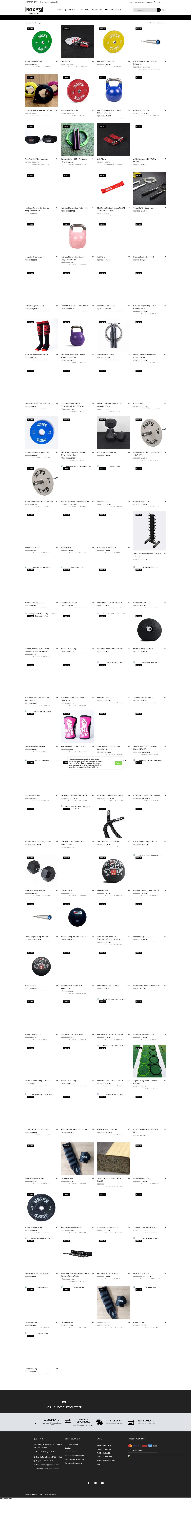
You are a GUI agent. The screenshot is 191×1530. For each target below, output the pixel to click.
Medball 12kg (30, 985)
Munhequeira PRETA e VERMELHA (146, 985)
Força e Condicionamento (74, 1455)
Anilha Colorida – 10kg (33, 61)
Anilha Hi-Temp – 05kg (33, 1227)
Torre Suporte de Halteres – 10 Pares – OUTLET (147, 554)
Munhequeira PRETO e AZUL (108, 985)
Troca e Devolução (104, 1449)
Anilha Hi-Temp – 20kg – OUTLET (110, 1080)
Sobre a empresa (71, 1444)
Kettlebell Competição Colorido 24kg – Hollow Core (73, 453)
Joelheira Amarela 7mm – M (71, 1227)
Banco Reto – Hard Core (106, 547)
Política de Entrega (104, 1445)
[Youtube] (159, 2)
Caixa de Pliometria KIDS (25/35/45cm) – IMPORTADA (72, 404)
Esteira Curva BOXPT (141, 1273)
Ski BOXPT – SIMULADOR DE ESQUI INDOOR (145, 747)
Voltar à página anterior (158, 23)
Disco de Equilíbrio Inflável (143, 257)
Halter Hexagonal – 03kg (106, 452)
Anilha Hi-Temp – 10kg (142, 1178)
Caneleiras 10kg (67, 1178)
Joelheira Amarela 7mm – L (35, 746)
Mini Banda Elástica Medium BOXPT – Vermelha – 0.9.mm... (111, 209)
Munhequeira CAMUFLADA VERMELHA (71, 986)
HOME (59, 10)
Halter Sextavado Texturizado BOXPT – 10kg (144, 355)
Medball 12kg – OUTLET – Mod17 (74, 937)
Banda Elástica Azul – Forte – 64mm (74, 306)
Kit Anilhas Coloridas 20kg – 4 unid (146, 795)
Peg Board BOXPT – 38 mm (107, 1273)
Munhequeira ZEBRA (69, 602)
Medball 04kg (66, 890)
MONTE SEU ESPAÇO (113, 10)
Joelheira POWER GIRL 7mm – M (37, 403)
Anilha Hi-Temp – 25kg (106, 697)
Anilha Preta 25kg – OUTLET (144, 1034)
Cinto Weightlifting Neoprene (36, 159)
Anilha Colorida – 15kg (105, 61)
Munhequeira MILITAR (142, 602)
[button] (6, 1499)
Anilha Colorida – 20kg (142, 110)
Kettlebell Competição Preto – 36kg (74, 208)
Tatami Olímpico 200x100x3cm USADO (109, 1179)
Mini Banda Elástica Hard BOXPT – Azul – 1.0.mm (38, 698)
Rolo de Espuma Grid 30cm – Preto (74, 1129)
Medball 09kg (102, 890)
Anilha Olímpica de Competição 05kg (39, 501)
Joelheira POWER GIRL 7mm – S (73, 746)
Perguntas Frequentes (73, 1463)
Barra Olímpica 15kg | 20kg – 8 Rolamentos (145, 62)
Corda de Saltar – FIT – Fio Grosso (74, 159)
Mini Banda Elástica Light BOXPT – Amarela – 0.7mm (110, 404)
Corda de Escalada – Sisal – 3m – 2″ (38, 1129)
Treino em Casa (71, 1452)
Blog (130, 2)
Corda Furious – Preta (105, 354)
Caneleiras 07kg (31, 1368)
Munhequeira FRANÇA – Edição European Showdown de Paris (37, 650)
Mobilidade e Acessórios (74, 1459)
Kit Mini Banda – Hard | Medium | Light (146, 1130)
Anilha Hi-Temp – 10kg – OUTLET (110, 1034)
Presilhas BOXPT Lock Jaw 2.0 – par (38, 110)
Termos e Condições (104, 1457)
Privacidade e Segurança (106, 1460)
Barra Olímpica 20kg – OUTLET (37, 937)
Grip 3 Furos (65, 61)
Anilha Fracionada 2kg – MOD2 (37, 452)
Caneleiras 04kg (139, 1322)
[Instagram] (154, 2)
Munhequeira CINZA (33, 1034)
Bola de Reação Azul (32, 795)
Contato (149, 2)
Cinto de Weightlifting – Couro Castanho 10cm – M (108, 747)
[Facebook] (156, 2)
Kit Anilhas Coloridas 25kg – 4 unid (38, 841)
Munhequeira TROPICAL (34, 602)
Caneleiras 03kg (103, 1322)
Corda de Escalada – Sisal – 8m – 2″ (146, 890)
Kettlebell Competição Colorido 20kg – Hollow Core (73, 355)
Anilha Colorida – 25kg (69, 110)
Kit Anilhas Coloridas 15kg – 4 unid (74, 795)
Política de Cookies (104, 1453)
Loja (32, 23)
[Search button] (159, 10)
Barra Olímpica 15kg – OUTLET (145, 841)
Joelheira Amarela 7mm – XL (107, 1227)
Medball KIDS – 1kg (68, 1080)
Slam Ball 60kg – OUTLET (107, 1129)
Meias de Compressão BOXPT (36, 354)
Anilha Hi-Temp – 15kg (106, 306)
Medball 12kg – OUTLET (143, 937)
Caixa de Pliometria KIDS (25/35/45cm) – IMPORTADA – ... (110, 938)
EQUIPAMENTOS (70, 10)
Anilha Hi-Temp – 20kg (142, 501)
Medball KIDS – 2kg (68, 649)
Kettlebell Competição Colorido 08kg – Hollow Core (73, 258)
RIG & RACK (83, 10)
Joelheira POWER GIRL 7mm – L (145, 1227)
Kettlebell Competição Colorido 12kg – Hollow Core (109, 111)
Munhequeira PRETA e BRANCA (109, 602)
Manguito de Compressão (34, 257)
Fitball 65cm (66, 547)
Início (27, 23)
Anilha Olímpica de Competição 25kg (75, 501)
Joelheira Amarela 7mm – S (143, 697)
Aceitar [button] (118, 763)
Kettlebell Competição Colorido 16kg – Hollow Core (37, 209)
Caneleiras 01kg (31, 1322)
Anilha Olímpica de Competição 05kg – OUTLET (147, 453)
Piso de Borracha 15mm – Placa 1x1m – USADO (73, 842)
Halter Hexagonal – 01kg (34, 1178)
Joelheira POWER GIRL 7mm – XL (37, 1273)
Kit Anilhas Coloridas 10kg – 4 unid (110, 795)
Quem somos (139, 2)
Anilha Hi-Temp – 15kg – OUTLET (38, 1080)
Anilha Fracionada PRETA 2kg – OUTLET (145, 160)
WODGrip (101, 257)
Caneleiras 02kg (67, 1322)
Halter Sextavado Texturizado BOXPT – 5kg (72, 698)
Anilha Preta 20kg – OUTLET (72, 1034)
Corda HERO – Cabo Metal (143, 208)
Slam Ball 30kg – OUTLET (143, 649)
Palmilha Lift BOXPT (33, 547)
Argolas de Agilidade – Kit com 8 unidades (145, 1081)
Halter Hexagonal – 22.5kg (35, 890)
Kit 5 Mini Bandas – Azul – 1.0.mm (110, 649)
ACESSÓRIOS (97, 10)
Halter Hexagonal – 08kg (34, 306)
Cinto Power (138, 403)
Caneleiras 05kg (103, 501)
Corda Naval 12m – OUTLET (108, 841)
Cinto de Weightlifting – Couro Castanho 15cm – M (145, 307)
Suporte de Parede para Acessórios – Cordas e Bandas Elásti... (75, 1274)
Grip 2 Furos (102, 159)
